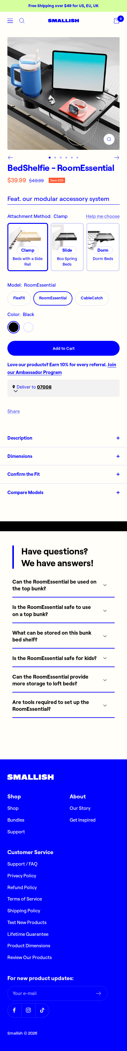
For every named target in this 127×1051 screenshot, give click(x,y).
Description (19, 438)
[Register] (98, 993)
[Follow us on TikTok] (42, 1010)
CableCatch (92, 297)
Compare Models (25, 492)
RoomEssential (53, 297)
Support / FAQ (22, 864)
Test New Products (27, 922)
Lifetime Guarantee (27, 934)
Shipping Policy (23, 911)
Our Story (80, 808)
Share (13, 411)
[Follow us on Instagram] (28, 1010)
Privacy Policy (21, 876)
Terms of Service (24, 899)
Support (16, 832)
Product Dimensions (28, 946)
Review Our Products (29, 957)
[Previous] (10, 157)
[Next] (117, 157)
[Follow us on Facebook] (14, 1010)
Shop (12, 808)
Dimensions (19, 456)
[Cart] (116, 21)
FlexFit (19, 297)
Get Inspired (83, 820)
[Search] (22, 21)
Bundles (15, 820)
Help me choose (103, 216)
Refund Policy (22, 887)
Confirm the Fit (23, 474)
